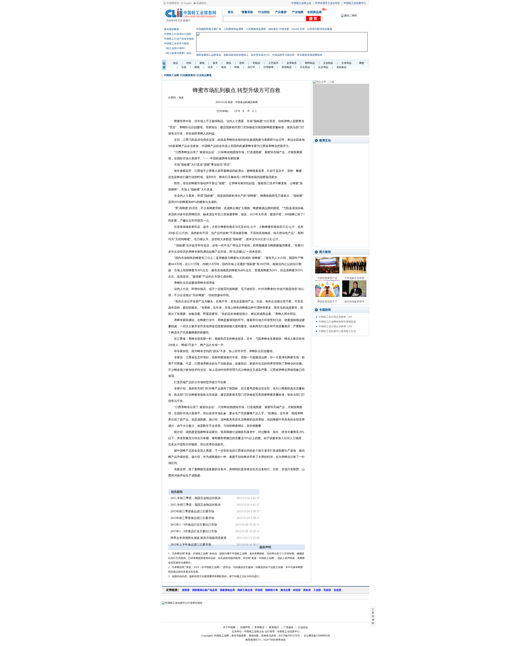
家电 (202, 63)
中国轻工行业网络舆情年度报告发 (337, 321)
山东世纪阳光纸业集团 (319, 29)
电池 (223, 67)
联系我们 (274, 627)
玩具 (210, 67)
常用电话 (259, 627)
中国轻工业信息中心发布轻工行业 (337, 331)
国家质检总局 (227, 590)
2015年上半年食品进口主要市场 (191, 544)
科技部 (297, 590)
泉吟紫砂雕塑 (171, 29)
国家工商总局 (244, 590)
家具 (215, 63)
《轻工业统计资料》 (175, 48)
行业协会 (303, 627)
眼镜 (197, 67)
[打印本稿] (222, 111)
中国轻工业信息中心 (355, 3)
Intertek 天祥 (298, 29)
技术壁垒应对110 (260, 54)
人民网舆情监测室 (234, 29)
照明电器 (287, 67)
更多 (181, 97)
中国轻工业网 (171, 75)
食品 (175, 63)
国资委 (186, 590)
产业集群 (281, 12)
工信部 (317, 590)
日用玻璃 (268, 67)
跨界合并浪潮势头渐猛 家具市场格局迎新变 (199, 537)
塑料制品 (310, 63)
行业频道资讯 (187, 75)
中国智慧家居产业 (327, 278)
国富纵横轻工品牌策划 (208, 54)
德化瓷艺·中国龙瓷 (278, 29)
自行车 (251, 67)
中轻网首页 (173, 3)
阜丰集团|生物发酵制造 (309, 54)
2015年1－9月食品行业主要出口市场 (194, 524)
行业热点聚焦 (204, 75)
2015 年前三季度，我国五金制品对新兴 (196, 498)
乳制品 (256, 63)
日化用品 (305, 67)
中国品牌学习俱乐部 (283, 54)
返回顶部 (373, 618)
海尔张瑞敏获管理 (354, 301)
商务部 (307, 590)
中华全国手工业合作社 (327, 3)
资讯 (230, 12)
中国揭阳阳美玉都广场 (208, 29)
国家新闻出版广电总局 (204, 590)
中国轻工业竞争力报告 (176, 43)
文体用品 (346, 63)
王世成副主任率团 (354, 278)
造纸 (188, 63)
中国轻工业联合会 (301, 3)
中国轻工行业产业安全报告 (179, 38)
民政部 (327, 590)
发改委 (337, 590)
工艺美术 (273, 63)
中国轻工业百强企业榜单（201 (335, 316)
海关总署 (285, 590)
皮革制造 (292, 63)
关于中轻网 (229, 627)
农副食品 (341, 67)
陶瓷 (361, 63)
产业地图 (297, 12)
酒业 (228, 63)
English (188, 3)
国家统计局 (271, 590)
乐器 (183, 67)
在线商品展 (314, 12)
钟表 (236, 67)
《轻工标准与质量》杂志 (177, 53)
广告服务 (289, 627)
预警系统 (247, 12)
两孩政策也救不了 (327, 301)
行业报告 (264, 12)
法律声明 (245, 627)
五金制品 (328, 63)
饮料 (241, 63)
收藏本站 (202, 3)
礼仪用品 (323, 67)
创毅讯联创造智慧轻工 (236, 54)
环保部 (259, 590)
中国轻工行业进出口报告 (177, 34)
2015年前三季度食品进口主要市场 (192, 511)
